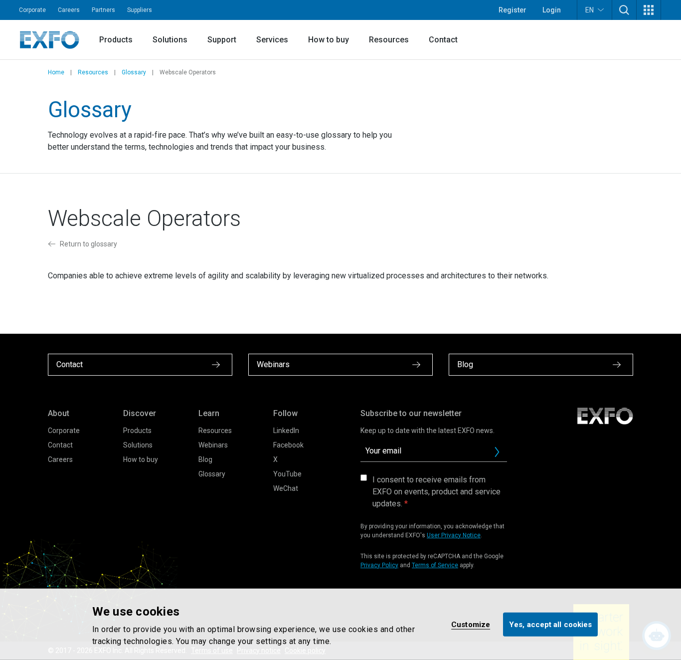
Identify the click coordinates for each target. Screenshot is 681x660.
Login (551, 10)
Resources (389, 39)
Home (56, 72)
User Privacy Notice (454, 535)
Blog (205, 459)
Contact (443, 39)
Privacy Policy (379, 565)
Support (221, 39)
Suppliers (139, 9)
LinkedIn (286, 431)
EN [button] (589, 10)
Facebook (288, 445)
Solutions (170, 39)
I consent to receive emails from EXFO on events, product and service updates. (436, 491)
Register (512, 10)
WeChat (285, 488)
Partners (103, 9)
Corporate (32, 9)
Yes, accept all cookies (550, 624)
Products (116, 39)
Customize (470, 624)
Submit (497, 452)
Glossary (134, 72)
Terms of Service (435, 565)
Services (272, 39)
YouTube (287, 474)
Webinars (213, 445)
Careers (69, 9)
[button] (624, 10)
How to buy (328, 39)
